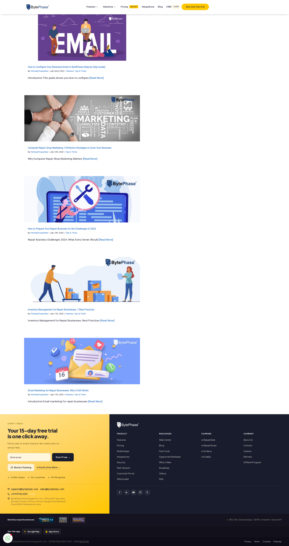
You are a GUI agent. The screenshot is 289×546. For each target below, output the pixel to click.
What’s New (165, 462)
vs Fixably (206, 456)
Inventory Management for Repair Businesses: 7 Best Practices (61, 309)
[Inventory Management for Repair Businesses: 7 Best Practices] (82, 280)
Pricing (120, 445)
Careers (248, 451)
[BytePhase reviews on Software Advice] (79, 519)
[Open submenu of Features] (100, 6)
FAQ (161, 479)
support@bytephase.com (24, 489)
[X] (147, 492)
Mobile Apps (123, 451)
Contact (248, 445)
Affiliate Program (252, 462)
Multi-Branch (123, 467)
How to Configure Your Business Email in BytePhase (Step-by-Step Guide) (66, 67)
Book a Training (22, 467)
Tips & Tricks (86, 40)
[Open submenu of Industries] (118, 6)
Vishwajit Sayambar (39, 71)
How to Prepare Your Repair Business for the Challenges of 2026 (62, 228)
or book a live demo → (48, 467)
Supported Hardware (170, 456)
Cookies (266, 541)
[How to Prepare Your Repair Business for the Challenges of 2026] (82, 199)
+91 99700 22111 (19, 494)
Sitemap (277, 541)
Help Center (165, 439)
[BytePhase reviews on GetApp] (62, 519)
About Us (248, 439)
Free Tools (164, 451)
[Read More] (96, 77)
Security (121, 462)
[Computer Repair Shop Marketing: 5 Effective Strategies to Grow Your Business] (82, 118)
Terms (257, 541)
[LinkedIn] (126, 492)
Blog (161, 445)
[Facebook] (119, 492)
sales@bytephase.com (52, 489)
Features (76, 40)
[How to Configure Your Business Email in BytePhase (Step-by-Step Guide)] (82, 37)
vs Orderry (206, 451)
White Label (123, 479)
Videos (162, 473)
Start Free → (63, 457)
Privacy (247, 541)
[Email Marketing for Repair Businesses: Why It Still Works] (82, 361)
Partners (248, 456)
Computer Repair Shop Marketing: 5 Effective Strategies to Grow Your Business (69, 147)
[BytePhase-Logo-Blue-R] (37, 5)
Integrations (123, 456)
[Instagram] (140, 492)
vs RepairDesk (208, 439)
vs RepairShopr (209, 445)
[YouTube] (133, 492)
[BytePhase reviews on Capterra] (45, 519)
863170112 (84, 541)
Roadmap (164, 467)
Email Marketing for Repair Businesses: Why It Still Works (58, 390)
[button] (8, 538)
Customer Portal (125, 473)
